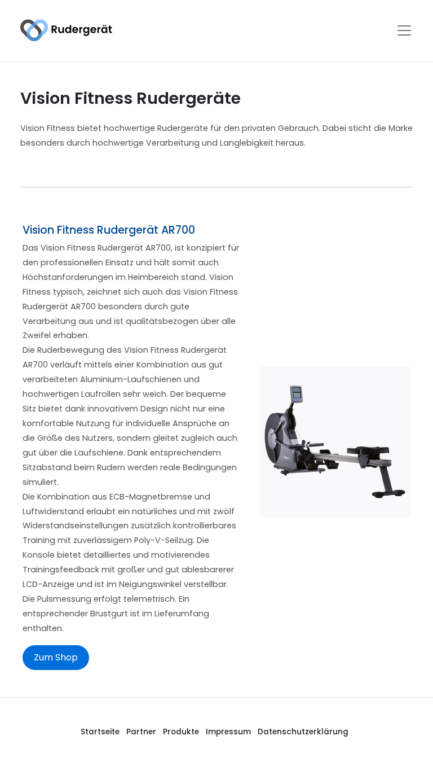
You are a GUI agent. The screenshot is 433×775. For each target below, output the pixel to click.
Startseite (100, 731)
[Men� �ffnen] (404, 30)
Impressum (228, 731)
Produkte (181, 731)
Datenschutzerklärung (303, 731)
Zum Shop (56, 657)
